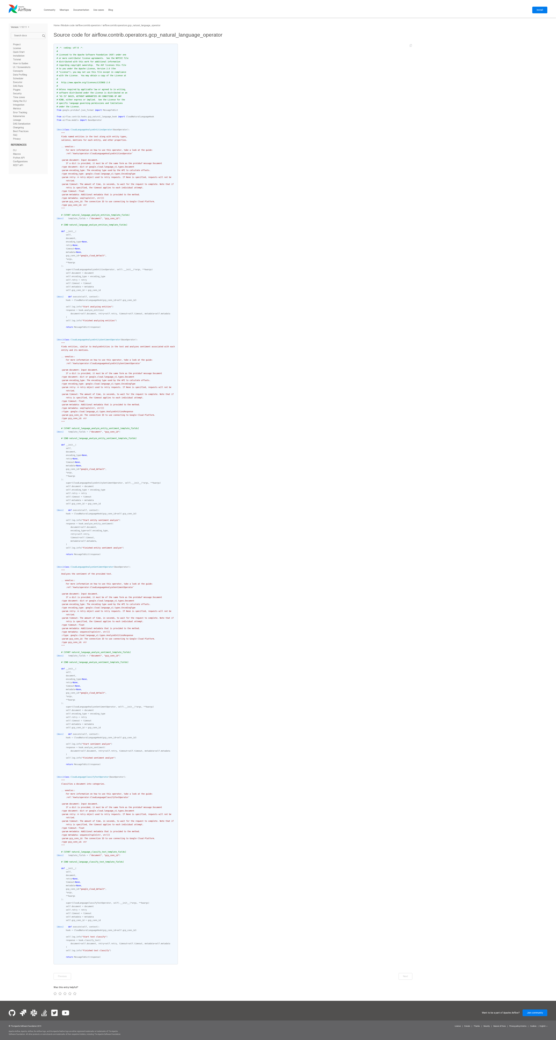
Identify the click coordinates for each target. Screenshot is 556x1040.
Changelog (18, 127)
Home (57, 25)
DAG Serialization (21, 123)
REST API (18, 165)
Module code (68, 25)
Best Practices (21, 131)
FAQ (15, 135)
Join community (535, 1012)
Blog (110, 10)
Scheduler (18, 78)
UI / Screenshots (21, 67)
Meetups (64, 10)
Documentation (81, 10)
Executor (17, 82)
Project (17, 44)
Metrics (17, 108)
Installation (18, 55)
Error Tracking (20, 112)
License (17, 48)
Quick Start (19, 52)
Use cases (98, 10)
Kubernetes (19, 116)
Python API (19, 157)
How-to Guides (20, 63)
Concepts (18, 71)
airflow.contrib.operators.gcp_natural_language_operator (131, 25)
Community (49, 10)
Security (17, 93)
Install (540, 10)
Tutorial (17, 59)
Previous (62, 976)
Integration (18, 104)
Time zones (19, 97)
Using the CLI (20, 101)
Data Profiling (20, 74)
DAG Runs (18, 86)
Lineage (17, 120)
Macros (17, 154)
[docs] (60, 129)
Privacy (17, 138)
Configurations (20, 161)
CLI (15, 150)
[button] (20, 27)
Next (405, 976)
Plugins (16, 89)
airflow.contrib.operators (88, 25)
